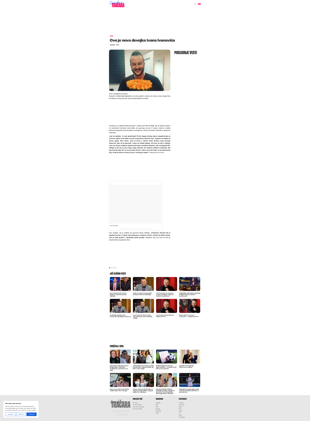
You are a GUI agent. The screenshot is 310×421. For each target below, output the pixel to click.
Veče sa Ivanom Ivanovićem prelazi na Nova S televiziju (142, 294)
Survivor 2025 (137, 404)
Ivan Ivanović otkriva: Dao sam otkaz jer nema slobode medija (142, 317)
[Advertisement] (155, 22)
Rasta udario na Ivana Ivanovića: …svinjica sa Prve (188, 316)
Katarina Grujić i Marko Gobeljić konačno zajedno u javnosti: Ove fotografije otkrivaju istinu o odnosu (165, 391)
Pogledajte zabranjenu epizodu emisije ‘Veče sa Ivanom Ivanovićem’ (189, 295)
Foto (157, 407)
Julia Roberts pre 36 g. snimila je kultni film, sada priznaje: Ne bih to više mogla (143, 367)
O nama (181, 402)
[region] (21, 409)
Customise (10, 414)
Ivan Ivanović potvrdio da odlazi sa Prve (165, 316)
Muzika (158, 409)
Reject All (21, 414)
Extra (180, 407)
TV (179, 413)
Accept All (31, 414)
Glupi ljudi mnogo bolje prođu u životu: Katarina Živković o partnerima (189, 391)
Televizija (158, 411)
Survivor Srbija (137, 409)
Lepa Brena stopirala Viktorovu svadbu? (186, 366)
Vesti (157, 413)
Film (157, 404)
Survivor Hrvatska (138, 407)
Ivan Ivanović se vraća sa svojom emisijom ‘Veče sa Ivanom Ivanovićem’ (164, 295)
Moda (180, 411)
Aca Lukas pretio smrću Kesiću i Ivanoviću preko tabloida (118, 295)
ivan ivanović (114, 267)
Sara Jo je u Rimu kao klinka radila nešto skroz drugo (119, 390)
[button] (195, 4)
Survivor (135, 402)
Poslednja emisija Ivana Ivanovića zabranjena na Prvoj (120, 316)
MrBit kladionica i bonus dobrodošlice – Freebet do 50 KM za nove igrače (166, 367)
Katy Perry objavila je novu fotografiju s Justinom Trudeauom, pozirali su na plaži (119, 368)
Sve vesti (181, 404)
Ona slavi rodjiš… (114, 225)
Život (180, 415)
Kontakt (158, 402)
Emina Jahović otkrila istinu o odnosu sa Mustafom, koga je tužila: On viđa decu (143, 391)
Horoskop (182, 417)
